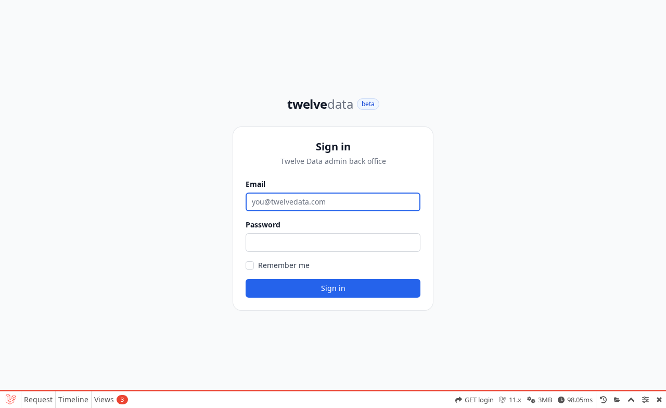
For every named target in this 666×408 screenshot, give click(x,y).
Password (263, 225)
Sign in (333, 288)
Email (255, 184)
